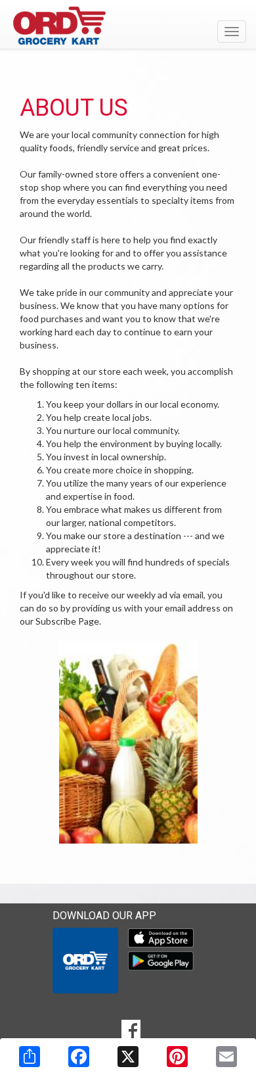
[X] (128, 1056)
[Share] (29, 1056)
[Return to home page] (128, 26)
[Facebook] (79, 1056)
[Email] (226, 1056)
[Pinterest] (177, 1056)
